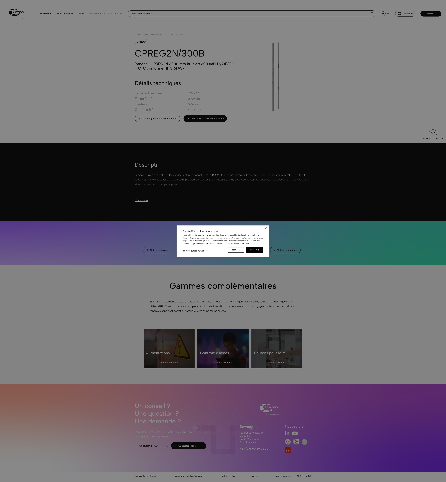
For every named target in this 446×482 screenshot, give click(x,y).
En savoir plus (247, 243)
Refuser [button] (236, 250)
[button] (193, 251)
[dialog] (223, 241)
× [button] (266, 228)
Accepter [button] (254, 250)
